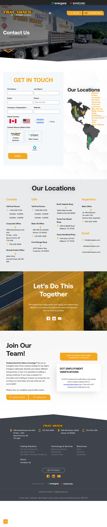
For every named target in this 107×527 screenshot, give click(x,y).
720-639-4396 (92, 430)
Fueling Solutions (28, 446)
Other (51, 121)
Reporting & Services (59, 449)
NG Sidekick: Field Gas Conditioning (33, 454)
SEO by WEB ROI (81, 498)
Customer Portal (57, 454)
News (79, 449)
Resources (82, 446)
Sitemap (34, 498)
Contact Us (25, 462)
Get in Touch (53, 470)
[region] (53, 31)
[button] (74, 13)
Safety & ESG (56, 452)
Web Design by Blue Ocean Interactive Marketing (56, 498)
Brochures (80, 452)
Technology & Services (62, 446)
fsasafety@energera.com (73, 384)
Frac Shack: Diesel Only (29, 449)
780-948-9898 (48, 430)
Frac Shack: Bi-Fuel (27, 452)
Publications (81, 454)
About (23, 459)
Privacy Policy (24, 498)
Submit (17, 156)
